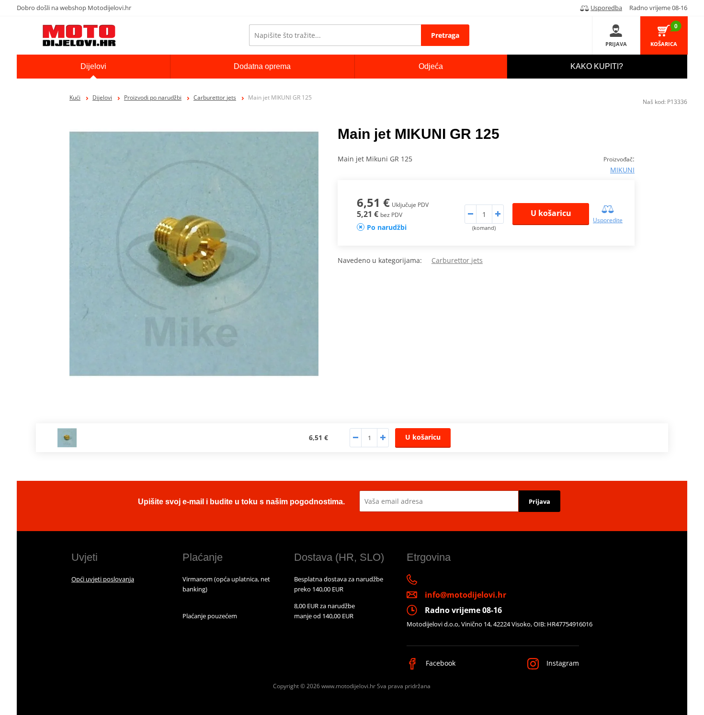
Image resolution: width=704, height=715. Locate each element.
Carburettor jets (214, 97)
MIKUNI (622, 169)
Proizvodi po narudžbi (153, 97)
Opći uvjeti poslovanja (102, 579)
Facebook (439, 663)
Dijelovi (102, 97)
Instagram (562, 663)
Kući (74, 97)
